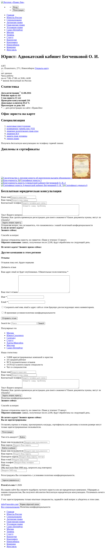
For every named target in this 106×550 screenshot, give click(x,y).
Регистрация (18, 10)
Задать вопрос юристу (11, 223)
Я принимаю (29, 313)
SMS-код (26, 466)
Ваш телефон (7, 462)
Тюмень (10, 35)
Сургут (10, 37)
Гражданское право (16, 25)
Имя (4, 297)
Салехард (11, 338)
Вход (15, 7)
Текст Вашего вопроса (11, 215)
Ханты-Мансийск (15, 343)
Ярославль (12, 50)
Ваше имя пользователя (12, 442)
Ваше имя (5, 197)
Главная (10, 15)
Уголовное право (15, 27)
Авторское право (15, 22)
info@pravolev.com (9, 504)
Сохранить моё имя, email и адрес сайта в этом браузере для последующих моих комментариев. (49, 307)
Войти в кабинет (9, 448)
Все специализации (10, 507)
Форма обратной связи (29, 504)
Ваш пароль (6, 445)
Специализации (14, 20)
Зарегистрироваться (10, 480)
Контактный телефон (11, 203)
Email (4, 302)
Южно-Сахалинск (15, 335)
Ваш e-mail (6, 459)
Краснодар (12, 40)
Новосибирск (13, 45)
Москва (10, 32)
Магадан (11, 345)
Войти (22, 437)
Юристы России (14, 17)
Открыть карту (42, 68)
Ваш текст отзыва (9, 292)
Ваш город (6, 200)
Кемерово (11, 47)
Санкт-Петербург (15, 30)
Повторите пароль (9, 456)
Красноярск (12, 42)
